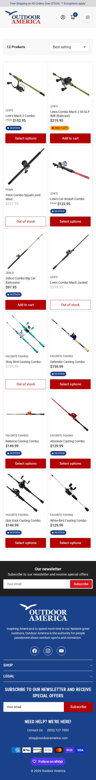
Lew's (9, 110)
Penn (9, 189)
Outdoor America (53, 771)
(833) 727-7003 (58, 730)
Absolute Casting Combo (67, 441)
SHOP (8, 665)
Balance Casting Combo (22, 441)
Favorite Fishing (17, 356)
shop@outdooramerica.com (48, 738)
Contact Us (35, 730)
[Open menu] (88, 17)
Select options (26, 138)
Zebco (10, 272)
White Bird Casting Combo (68, 520)
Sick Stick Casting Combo (23, 520)
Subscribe (81, 584)
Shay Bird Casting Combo (23, 362)
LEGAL (8, 676)
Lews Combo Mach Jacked (69, 282)
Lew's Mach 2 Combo (20, 116)
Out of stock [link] (26, 221)
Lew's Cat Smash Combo (67, 199)
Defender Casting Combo (67, 362)
